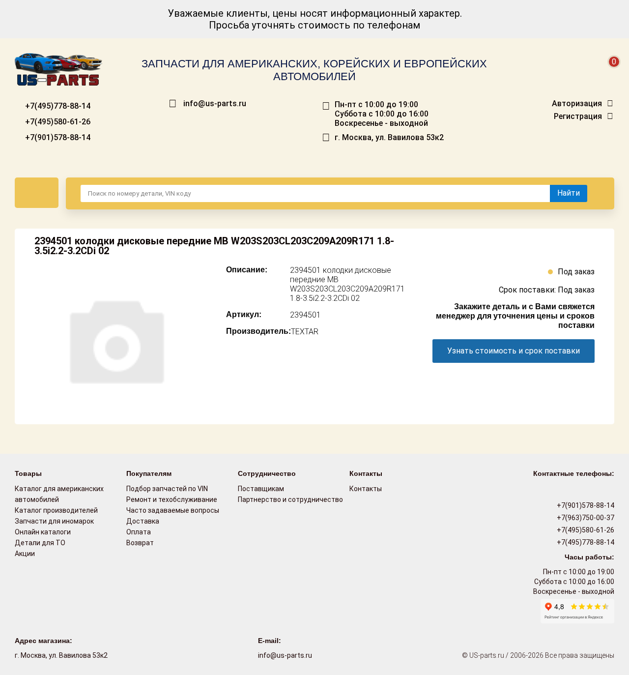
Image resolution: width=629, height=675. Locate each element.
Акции (25, 554)
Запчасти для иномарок (54, 521)
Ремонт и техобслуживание (171, 499)
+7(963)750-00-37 (584, 518)
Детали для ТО (40, 543)
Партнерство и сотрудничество (290, 499)
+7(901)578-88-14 (56, 137)
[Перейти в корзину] (607, 73)
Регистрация (578, 116)
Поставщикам (261, 489)
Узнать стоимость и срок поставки (513, 350)
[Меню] (36, 192)
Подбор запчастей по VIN (167, 489)
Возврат (140, 543)
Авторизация (577, 104)
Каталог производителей (56, 510)
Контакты (365, 489)
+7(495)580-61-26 (56, 121)
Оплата (138, 532)
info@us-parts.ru (214, 104)
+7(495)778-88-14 (56, 106)
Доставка (142, 521)
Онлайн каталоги (43, 532)
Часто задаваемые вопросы (172, 510)
